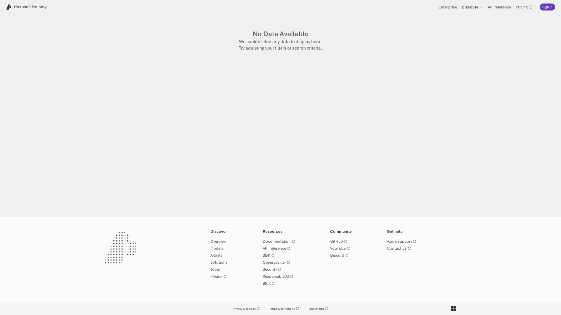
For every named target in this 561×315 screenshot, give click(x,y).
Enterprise (448, 7)
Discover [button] (470, 7)
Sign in (547, 7)
